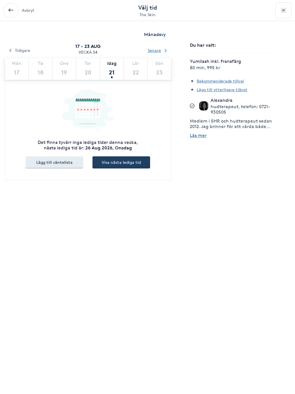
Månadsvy (155, 34)
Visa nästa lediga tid (121, 162)
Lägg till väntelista (54, 162)
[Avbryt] (10, 10)
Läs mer (198, 135)
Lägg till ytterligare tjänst (222, 89)
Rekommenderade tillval (220, 80)
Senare (154, 50)
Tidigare (22, 50)
